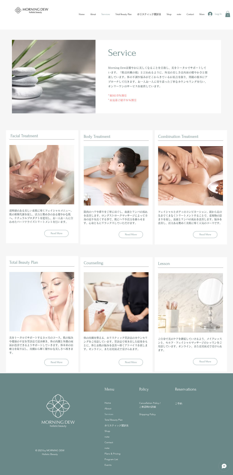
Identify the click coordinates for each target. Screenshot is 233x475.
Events (108, 464)
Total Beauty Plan (114, 419)
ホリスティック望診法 (116, 425)
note (107, 436)
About (108, 408)
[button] (227, 14)
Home (108, 402)
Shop (107, 431)
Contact (109, 442)
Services (109, 414)
